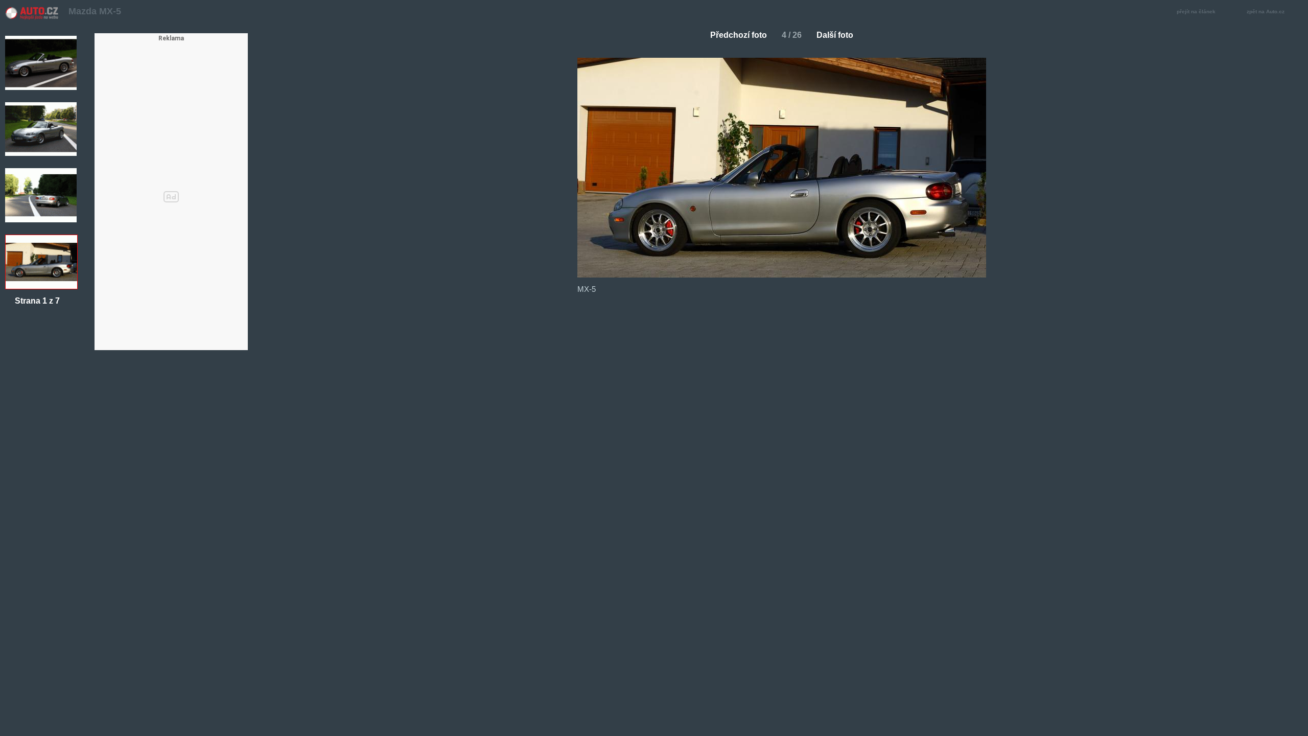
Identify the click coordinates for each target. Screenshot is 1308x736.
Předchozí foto (738, 35)
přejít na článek (1196, 11)
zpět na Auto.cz (1265, 11)
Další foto (834, 35)
